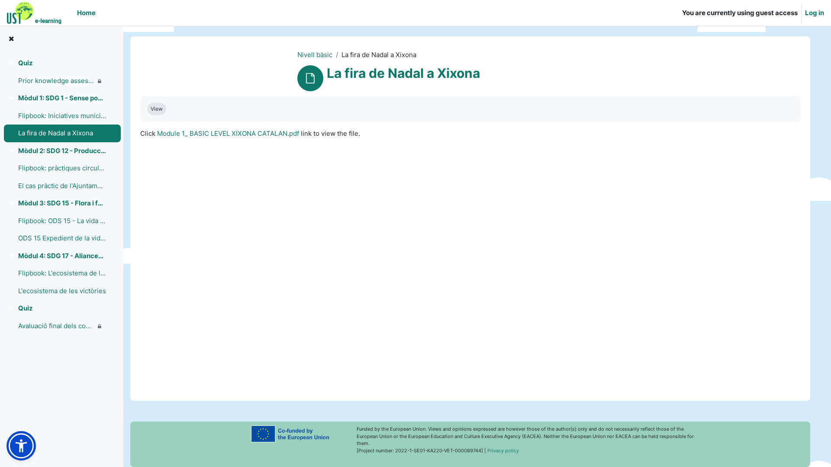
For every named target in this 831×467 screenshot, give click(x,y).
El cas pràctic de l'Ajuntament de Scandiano (62, 186)
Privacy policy (503, 451)
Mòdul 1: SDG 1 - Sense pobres (62, 98)
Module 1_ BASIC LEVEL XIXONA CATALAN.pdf (228, 133)
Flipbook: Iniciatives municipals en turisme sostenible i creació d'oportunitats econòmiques (62, 116)
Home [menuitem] (86, 13)
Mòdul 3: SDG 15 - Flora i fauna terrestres (62, 203)
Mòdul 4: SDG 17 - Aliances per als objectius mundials (62, 256)
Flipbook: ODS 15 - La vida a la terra (62, 221)
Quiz (25, 63)
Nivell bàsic (314, 55)
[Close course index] (11, 39)
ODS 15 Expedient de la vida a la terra (62, 238)
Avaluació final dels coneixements (56, 326)
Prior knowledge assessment (56, 81)
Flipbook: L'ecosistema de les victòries (62, 273)
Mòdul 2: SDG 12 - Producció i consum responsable (62, 151)
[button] (21, 445)
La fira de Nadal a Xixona (55, 133)
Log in (814, 13)
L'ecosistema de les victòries (62, 291)
